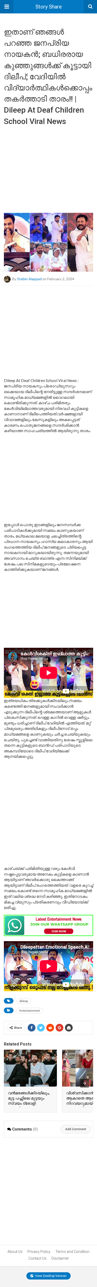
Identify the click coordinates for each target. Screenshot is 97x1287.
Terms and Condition (72, 1252)
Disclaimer (60, 1258)
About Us (15, 1252)
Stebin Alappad (29, 279)
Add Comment (75, 1129)
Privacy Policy (38, 1252)
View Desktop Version (50, 1276)
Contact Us (37, 1258)
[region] (48, 167)
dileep (23, 1001)
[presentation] (84, 1083)
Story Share (48, 7)
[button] (6, 6)
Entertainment (29, 1010)
